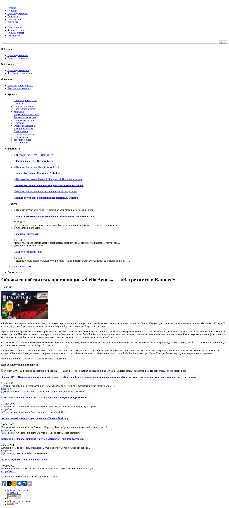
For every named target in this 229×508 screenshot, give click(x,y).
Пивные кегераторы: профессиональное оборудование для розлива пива (54, 216)
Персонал (12, 16)
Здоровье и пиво (16, 30)
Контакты (12, 22)
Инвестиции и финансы (20, 85)
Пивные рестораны (17, 58)
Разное (54, 476)
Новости (12, 10)
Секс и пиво (14, 35)
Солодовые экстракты (26, 234)
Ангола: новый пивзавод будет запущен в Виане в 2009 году (34, 418)
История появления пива (28, 251)
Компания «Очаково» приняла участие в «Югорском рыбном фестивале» (42, 439)
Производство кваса (18, 70)
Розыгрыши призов (24, 134)
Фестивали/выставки (25, 125)
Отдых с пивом (15, 32)
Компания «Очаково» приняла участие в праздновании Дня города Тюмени (44, 397)
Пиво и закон (14, 27)
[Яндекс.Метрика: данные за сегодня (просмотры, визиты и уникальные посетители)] (17, 490)
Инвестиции (14, 19)
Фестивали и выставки (19, 73)
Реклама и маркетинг (18, 88)
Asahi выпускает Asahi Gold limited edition (24, 459)
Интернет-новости (23, 128)
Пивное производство (25, 100)
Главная (11, 8)
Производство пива (17, 13)
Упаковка (19, 111)
